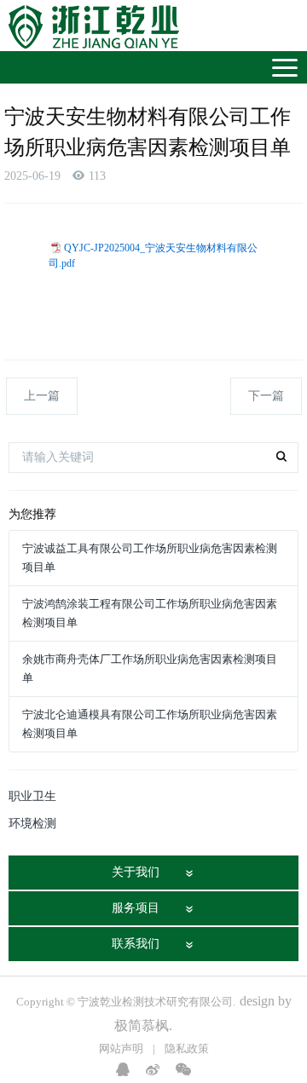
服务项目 (135, 908)
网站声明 (121, 1048)
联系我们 (135, 943)
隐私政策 (187, 1048)
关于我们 (135, 872)
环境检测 (32, 823)
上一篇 (42, 395)
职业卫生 (32, 796)
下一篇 (266, 395)
